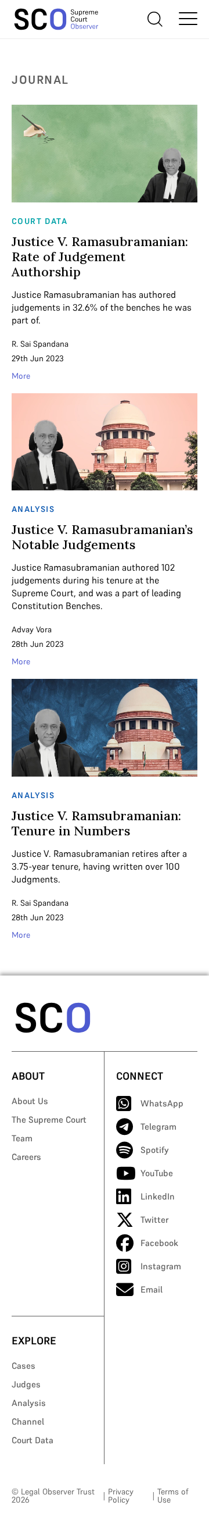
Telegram (158, 1126)
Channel (28, 1421)
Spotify (154, 1149)
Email (151, 1289)
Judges (26, 1384)
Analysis (29, 1402)
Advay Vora (32, 629)
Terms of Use (172, 1495)
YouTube (156, 1173)
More (21, 376)
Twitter (154, 1219)
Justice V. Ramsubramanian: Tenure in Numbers (96, 823)
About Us (30, 1100)
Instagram (160, 1266)
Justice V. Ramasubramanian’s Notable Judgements (102, 537)
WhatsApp (161, 1103)
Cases (23, 1365)
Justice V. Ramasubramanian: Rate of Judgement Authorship (100, 256)
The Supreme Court (49, 1119)
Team (22, 1138)
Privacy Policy (121, 1495)
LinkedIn (157, 1196)
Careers (26, 1156)
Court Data (32, 1440)
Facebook (159, 1242)
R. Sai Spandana (40, 344)
